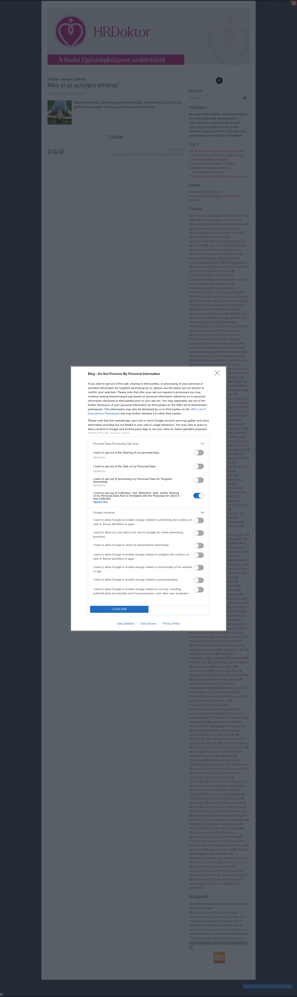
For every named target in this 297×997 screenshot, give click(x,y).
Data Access (148, 623)
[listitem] (148, 444)
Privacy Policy (171, 623)
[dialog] (148, 498)
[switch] (198, 452)
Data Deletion (125, 623)
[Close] (218, 374)
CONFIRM (119, 609)
